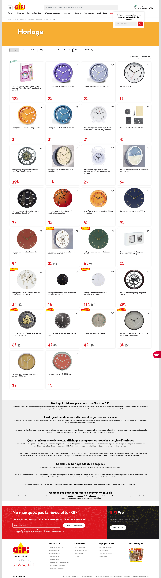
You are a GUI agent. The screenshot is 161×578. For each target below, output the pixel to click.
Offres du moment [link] (52, 13)
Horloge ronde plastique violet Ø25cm (61, 86)
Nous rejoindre (104, 551)
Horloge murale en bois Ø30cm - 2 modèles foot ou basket (60, 212)
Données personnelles (102, 576)
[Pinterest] (29, 565)
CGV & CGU (76, 576)
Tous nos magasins (105, 554)
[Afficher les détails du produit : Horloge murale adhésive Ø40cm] (134, 114)
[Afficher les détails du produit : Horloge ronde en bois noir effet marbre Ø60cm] (63, 320)
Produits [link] (66, 13)
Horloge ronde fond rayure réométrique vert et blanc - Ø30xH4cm (134, 334)
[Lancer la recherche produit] (46, 8)
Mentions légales (87, 576)
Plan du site (66, 576)
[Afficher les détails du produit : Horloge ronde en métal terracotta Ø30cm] (27, 238)
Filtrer (144, 57)
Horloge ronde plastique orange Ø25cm (26, 128)
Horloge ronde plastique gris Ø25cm (96, 86)
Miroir (24, 50)
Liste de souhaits (54, 554)
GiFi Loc (76, 557)
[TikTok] (33, 565)
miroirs (70, 496)
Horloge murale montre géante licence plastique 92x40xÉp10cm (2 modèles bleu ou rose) (26, 88)
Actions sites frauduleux (56, 569)
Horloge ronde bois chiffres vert (95, 333)
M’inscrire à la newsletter (74, 525)
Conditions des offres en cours (59, 563)
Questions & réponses (56, 547)
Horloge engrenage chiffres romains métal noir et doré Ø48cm (25, 171)
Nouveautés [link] (89, 13)
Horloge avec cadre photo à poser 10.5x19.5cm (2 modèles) (131, 253)
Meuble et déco (19, 19)
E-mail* (16, 523)
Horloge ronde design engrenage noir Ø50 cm (133, 294)
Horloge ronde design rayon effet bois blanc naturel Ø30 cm (61, 253)
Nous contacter (54, 551)
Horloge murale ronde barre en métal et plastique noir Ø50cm (62, 294)
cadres (80, 496)
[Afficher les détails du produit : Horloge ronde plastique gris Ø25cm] (98, 73)
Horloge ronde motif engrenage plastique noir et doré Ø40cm (26, 334)
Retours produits (54, 557)
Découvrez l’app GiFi (80, 551)
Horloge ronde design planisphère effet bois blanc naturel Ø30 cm (26, 294)
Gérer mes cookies (116, 576)
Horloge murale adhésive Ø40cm (131, 128)
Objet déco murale (46, 50)
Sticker (77, 50)
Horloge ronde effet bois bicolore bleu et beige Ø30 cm (134, 171)
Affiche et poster (91, 50)
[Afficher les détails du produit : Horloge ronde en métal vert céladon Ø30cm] (98, 238)
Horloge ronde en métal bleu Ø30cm (132, 211)
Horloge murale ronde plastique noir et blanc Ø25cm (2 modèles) (25, 212)
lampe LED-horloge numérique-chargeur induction (85, 484)
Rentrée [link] (11, 13)
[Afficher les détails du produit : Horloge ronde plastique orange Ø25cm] (27, 114)
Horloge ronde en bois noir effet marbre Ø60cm (62, 334)
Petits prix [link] (77, 13)
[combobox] (81, 7)
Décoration (30, 19)
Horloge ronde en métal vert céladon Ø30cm (97, 253)
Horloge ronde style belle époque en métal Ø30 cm (60, 171)
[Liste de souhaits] (41, 64)
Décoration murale (42, 19)
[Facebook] (15, 565)
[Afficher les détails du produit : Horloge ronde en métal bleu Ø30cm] (134, 198)
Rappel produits (54, 560)
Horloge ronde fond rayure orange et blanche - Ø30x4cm (25, 375)
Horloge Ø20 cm (125, 86)
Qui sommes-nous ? (105, 547)
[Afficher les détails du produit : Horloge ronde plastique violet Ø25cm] (63, 73)
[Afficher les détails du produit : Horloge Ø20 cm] (134, 73)
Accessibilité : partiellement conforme (136, 576)
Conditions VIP (78, 554)
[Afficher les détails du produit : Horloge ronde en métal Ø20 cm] (63, 361)
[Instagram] (19, 565)
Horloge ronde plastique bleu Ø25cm (61, 128)
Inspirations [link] (102, 13)
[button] (135, 8)
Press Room (103, 557)
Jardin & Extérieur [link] (34, 13)
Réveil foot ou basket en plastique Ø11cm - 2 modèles (98, 212)
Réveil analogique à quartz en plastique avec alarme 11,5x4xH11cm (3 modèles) (97, 129)
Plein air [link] (20, 13)
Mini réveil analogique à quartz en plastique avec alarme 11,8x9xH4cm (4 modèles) (97, 171)
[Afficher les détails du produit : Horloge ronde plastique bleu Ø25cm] (63, 114)
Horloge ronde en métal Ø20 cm (59, 374)
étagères (92, 496)
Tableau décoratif (64, 50)
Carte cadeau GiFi (79, 547)
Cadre (33, 50)
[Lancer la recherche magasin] (140, 24)
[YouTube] (24, 565)
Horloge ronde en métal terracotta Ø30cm (24, 253)
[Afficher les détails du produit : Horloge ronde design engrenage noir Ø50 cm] (134, 279)
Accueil (10, 19)
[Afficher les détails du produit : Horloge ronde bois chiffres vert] (98, 320)
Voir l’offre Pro (118, 528)
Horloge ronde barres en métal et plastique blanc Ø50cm (95, 294)
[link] (66, 16)
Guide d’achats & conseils (57, 566)
